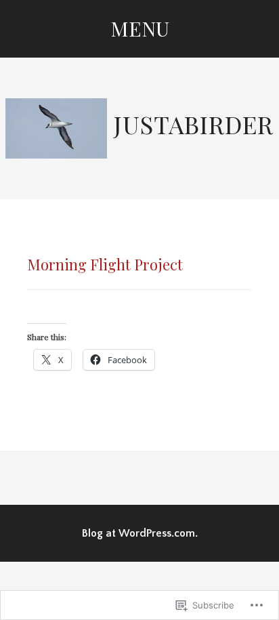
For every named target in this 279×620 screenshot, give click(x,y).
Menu (139, 28)
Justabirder (194, 124)
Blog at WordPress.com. (140, 533)
